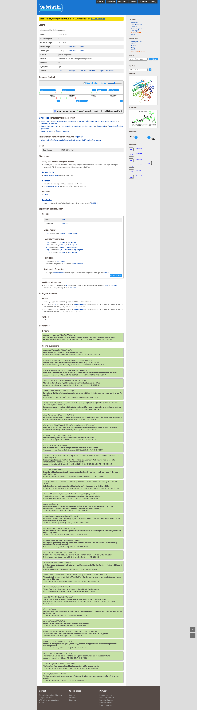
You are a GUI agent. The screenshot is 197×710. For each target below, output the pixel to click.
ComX (74, 264)
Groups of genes (47, 131)
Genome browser (105, 705)
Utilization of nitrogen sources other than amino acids (98, 121)
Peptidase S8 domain (52, 186)
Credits (133, 35)
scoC (63, 273)
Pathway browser (105, 695)
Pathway (100, 2)
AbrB (48, 247)
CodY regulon (86, 140)
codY (59, 273)
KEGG (60, 71)
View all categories (136, 29)
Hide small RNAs (91, 83)
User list (133, 45)
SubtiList (82, 71)
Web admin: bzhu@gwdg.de (49, 700)
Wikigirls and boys (45, 698)
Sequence (72, 47)
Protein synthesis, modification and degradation (78, 126)
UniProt (92, 71)
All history (72, 698)
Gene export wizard (136, 41)
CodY (48, 252)
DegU (48, 250)
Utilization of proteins (49, 124)
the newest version (98, 19)
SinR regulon (45, 140)
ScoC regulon (56, 140)
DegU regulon (76, 140)
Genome (133, 2)
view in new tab (115, 275)
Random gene (135, 31)
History (153, 2)
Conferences (134, 23)
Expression (122, 2)
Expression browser (106, 698)
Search (155, 59)
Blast (82, 47)
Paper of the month (136, 25)
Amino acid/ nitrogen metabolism (64, 121)
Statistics (133, 50)
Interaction (111, 2)
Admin (41, 703)
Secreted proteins (62, 131)
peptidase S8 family (51, 175)
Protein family (48, 172)
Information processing (49, 126)
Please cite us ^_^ (136, 33)
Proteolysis (101, 126)
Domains (46, 181)
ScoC (48, 245)
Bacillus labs (134, 27)
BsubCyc (72, 71)
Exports (133, 44)
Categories (44, 118)
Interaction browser (106, 700)
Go (150, 59)
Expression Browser (107, 71)
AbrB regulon (66, 140)
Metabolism (45, 121)
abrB (54, 273)
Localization (47, 200)
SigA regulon (96, 140)
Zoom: (103, 83)
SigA (47, 233)
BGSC (76, 304)
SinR (47, 242)
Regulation (143, 2)
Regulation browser (106, 703)
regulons (79, 136)
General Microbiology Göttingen (50, 695)
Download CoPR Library (138, 52)
